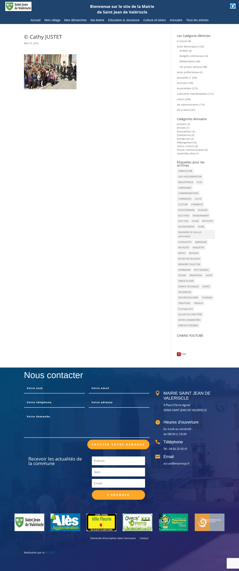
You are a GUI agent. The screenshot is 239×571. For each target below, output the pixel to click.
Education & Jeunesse (123, 20)
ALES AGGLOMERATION (190, 176)
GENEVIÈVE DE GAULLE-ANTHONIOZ (190, 234)
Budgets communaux (192, 56)
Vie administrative (187, 104)
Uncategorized (185, 308)
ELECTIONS (183, 215)
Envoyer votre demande (118, 444)
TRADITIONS (184, 303)
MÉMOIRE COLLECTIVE (189, 264)
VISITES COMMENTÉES (189, 320)
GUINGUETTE (185, 242)
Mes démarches (75, 20)
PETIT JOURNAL (201, 269)
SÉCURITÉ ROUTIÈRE (188, 297)
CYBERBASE (197, 204)
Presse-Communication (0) (192, 149)
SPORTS (206, 286)
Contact (144, 538)
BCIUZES (50, 552)
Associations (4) (186, 131)
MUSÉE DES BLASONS (189, 258)
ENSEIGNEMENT (201, 215)
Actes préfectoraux (188, 72)
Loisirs (180, 99)
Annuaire (176, 20)
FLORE (201, 226)
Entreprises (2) (185, 138)
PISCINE (182, 275)
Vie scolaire (183, 110)
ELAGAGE (203, 210)
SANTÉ (209, 275)
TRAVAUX (198, 303)
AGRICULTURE (185, 170)
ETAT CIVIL (183, 221)
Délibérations (187, 61)
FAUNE (195, 221)
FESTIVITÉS (207, 221)
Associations (184, 88)
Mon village (52, 20)
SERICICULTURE (186, 280)
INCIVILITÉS (183, 247)
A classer (182, 41)
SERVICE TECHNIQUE (188, 286)
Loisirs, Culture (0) (187, 146)
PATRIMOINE (184, 269)
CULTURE (183, 204)
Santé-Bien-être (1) (188, 153)
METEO (181, 253)
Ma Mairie (97, 20)
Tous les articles (197, 20)
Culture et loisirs (154, 20)
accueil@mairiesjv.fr (176, 463)
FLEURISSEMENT (186, 226)
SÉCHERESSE (184, 292)
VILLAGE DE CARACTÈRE (190, 314)
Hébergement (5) (186, 142)
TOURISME (207, 297)
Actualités (182, 77)
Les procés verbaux (191, 66)
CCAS (199, 182)
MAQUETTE (198, 247)
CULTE (198, 198)
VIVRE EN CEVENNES (188, 325)
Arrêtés (184, 50)
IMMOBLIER (200, 242)
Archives (182, 83)
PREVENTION (195, 275)
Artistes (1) (183, 127)
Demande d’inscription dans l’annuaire (113, 538)
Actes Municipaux (187, 46)
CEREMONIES (184, 187)
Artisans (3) (183, 124)
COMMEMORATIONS (188, 193)
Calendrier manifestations (192, 93)
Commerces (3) (185, 135)
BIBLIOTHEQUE (185, 182)
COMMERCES (184, 198)
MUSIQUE (194, 253)
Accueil (35, 20)
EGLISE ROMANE (186, 210)
